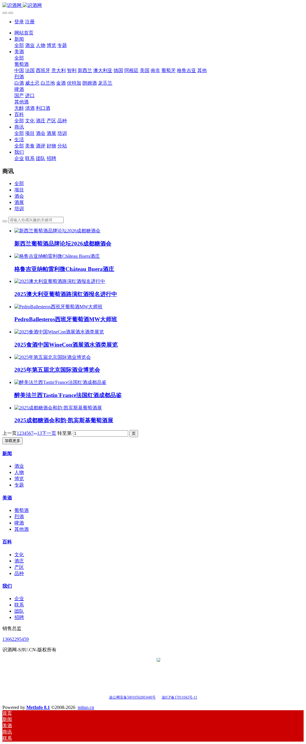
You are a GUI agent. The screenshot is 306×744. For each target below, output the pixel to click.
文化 (19, 554)
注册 (30, 21)
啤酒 (19, 522)
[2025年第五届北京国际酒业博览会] (52, 357)
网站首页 (23, 32)
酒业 (19, 466)
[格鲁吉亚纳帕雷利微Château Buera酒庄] (57, 256)
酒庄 (19, 560)
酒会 (19, 196)
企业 (19, 598)
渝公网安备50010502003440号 (132, 697)
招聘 (19, 617)
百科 (7, 541)
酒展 (19, 202)
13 (39, 433)
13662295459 (15, 639)
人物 (19, 472)
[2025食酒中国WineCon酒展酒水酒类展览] (59, 331)
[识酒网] (153, 5)
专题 (19, 484)
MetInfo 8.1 (38, 707)
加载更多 (12, 440)
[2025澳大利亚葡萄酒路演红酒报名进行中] (59, 281)
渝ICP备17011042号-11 (179, 697)
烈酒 (19, 516)
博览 (19, 478)
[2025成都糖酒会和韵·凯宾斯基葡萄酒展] (58, 407)
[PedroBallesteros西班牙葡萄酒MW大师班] (58, 306)
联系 (19, 604)
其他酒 (21, 529)
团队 (19, 611)
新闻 (7, 453)
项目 (19, 189)
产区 (19, 567)
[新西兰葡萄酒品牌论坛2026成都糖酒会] (57, 230)
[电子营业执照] (158, 696)
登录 (19, 21)
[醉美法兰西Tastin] (60, 382)
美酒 (7, 497)
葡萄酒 (21, 510)
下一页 (49, 433)
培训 (19, 208)
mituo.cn (86, 707)
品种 (19, 573)
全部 (19, 45)
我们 (7, 586)
